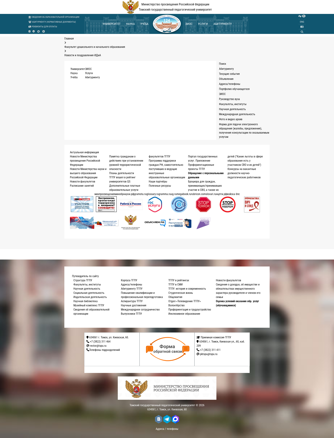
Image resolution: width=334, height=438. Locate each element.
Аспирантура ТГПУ (132, 301)
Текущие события (229, 73)
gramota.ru (140, 194)
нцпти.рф (221, 194)
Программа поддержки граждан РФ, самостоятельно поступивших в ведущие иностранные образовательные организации (167, 169)
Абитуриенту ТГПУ (131, 288)
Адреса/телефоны (229, 84)
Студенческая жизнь (180, 292)
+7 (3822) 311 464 (100, 341)
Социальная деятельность (88, 292)
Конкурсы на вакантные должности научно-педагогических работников (244, 173)
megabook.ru (184, 194)
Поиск (222, 63)
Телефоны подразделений (104, 350)
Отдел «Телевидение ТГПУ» (184, 301)
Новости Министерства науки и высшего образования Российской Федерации (88, 173)
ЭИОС (188, 24)
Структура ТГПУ (82, 280)
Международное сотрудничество (140, 309)
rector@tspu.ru (98, 345)
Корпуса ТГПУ (129, 280)
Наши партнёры (158, 181)
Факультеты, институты (232, 104)
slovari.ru (211, 194)
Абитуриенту (222, 24)
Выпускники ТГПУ (131, 313)
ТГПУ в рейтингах (178, 280)
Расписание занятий (82, 185)
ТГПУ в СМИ (175, 284)
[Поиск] (302, 32)
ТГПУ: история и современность (187, 288)
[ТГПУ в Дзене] (43, 31)
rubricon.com (198, 194)
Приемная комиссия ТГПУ (215, 337)
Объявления (226, 79)
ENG (302, 21)
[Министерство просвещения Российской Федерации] (130, 223)
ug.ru (174, 194)
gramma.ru (165, 194)
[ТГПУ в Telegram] (34, 31)
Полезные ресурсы (160, 185)
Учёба (144, 24)
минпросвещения (104, 194)
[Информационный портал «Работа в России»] (130, 204)
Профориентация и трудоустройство (189, 309)
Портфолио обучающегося (234, 89)
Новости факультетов (82, 181)
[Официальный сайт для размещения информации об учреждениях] (106, 223)
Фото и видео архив (230, 119)
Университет (111, 24)
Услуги (203, 24)
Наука (130, 24)
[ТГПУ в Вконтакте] (29, 31)
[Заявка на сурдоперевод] (300, 16)
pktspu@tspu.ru (208, 354)
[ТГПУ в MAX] (38, 31)
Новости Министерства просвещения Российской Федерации (85, 160)
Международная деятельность (237, 114)
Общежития (175, 297)
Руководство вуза (229, 99)
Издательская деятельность (90, 297)
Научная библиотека (85, 301)
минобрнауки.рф (124, 194)
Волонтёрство (176, 305)
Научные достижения (133, 305)
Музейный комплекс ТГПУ (88, 305)
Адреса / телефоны (167, 429)
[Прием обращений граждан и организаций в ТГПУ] (168, 349)
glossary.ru (152, 194)
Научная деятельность (232, 109)
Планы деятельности (121, 173)
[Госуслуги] (155, 204)
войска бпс (233, 194)
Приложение (203, 160)
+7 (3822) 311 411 (210, 350)
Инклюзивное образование (184, 313)
